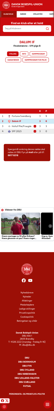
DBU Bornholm (27, 362)
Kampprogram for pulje (36, 60)
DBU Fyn (27, 366)
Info (24, 54)
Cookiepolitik (27, 317)
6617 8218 (13, 155)
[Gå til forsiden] (21, 5)
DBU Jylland (27, 370)
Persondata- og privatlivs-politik (27, 394)
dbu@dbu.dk (28, 345)
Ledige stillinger (27, 309)
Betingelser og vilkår (27, 321)
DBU (27, 358)
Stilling (12, 54)
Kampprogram (38, 54)
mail (31, 152)
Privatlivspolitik (27, 313)
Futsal (27, 386)
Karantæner (13, 60)
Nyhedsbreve (27, 293)
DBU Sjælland (27, 382)
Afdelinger (27, 301)
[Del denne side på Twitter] (7, 401)
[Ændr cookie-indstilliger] (4, 407)
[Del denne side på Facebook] (2, 401)
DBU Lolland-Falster (27, 378)
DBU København (27, 374)
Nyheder (27, 297)
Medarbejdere (27, 305)
